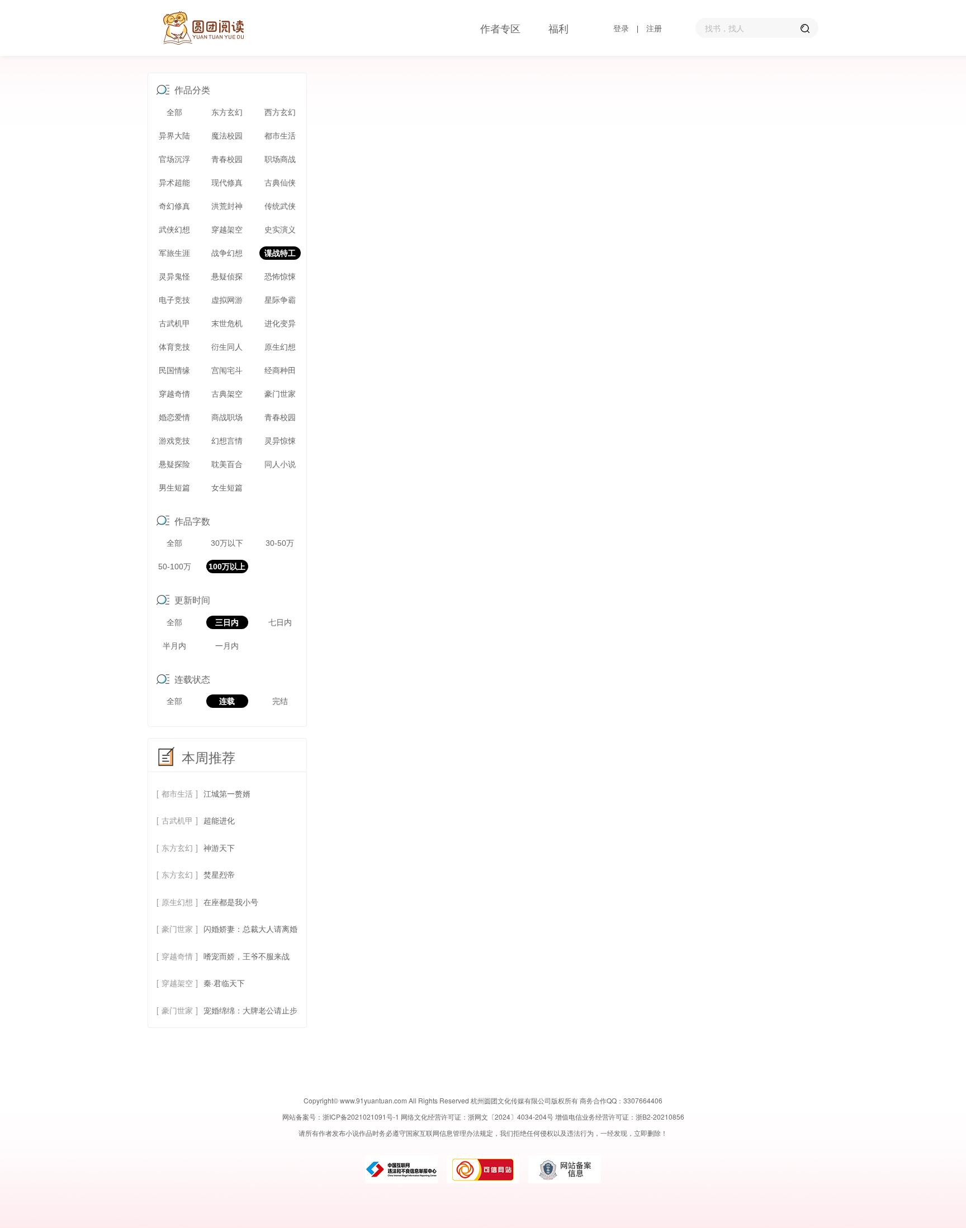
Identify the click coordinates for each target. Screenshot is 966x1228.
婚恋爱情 (174, 417)
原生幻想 (280, 346)
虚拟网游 (227, 300)
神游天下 (219, 847)
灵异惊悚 (280, 440)
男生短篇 (174, 487)
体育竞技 (174, 346)
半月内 (174, 645)
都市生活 (280, 135)
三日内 (227, 622)
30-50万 (280, 543)
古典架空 (227, 393)
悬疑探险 (174, 464)
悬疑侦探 (227, 276)
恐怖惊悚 (280, 276)
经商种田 (280, 370)
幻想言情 (227, 440)
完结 (280, 701)
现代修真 (227, 182)
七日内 (280, 622)
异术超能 (174, 182)
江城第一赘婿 (226, 793)
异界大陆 (174, 135)
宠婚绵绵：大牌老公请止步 (250, 1010)
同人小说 (280, 464)
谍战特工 (280, 253)
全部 (174, 112)
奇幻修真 (174, 206)
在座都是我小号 (230, 901)
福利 (558, 28)
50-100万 (174, 566)
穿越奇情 (174, 393)
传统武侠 (280, 206)
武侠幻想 (174, 229)
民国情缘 (174, 370)
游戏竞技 (174, 440)
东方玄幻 (227, 112)
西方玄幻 (280, 112)
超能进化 (219, 820)
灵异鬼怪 (174, 276)
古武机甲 (174, 323)
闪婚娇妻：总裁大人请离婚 (250, 928)
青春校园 (227, 159)
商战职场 (227, 417)
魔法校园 (227, 135)
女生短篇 (227, 487)
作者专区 (500, 28)
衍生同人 (227, 346)
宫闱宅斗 (227, 370)
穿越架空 (227, 229)
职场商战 (280, 159)
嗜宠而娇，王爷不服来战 (246, 956)
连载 (227, 701)
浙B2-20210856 (660, 1116)
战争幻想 (227, 253)
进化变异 (280, 323)
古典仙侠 (280, 182)
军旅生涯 (174, 253)
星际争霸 (280, 300)
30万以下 (227, 543)
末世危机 (227, 323)
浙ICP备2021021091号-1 (361, 1116)
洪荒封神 (227, 206)
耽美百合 (227, 464)
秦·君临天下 (224, 982)
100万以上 (227, 566)
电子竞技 (174, 300)
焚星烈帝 (219, 874)
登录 (621, 28)
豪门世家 (280, 393)
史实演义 (280, 229)
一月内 (227, 645)
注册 (654, 28)
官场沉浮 (174, 159)
